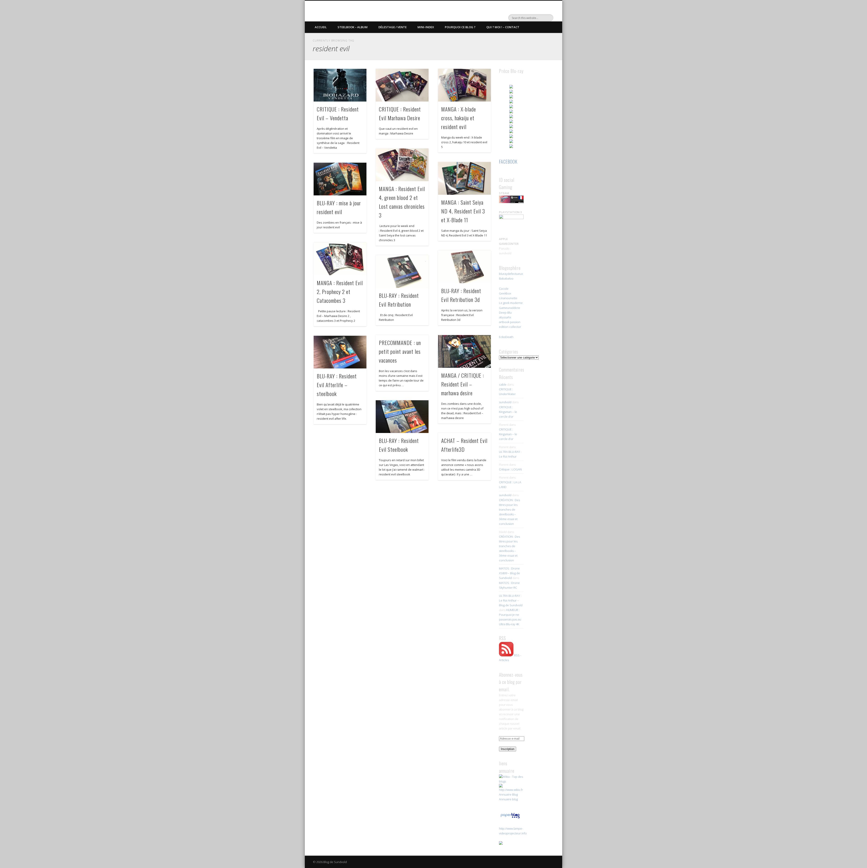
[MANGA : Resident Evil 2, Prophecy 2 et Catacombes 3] (340, 259)
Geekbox (505, 293)
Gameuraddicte (509, 308)
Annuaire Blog (508, 794)
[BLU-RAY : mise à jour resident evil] (340, 179)
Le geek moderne (511, 303)
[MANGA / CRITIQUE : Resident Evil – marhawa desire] (464, 351)
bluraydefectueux (511, 274)
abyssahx (505, 317)
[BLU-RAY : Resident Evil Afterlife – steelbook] (340, 352)
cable (502, 384)
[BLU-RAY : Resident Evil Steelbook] (402, 416)
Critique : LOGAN (510, 469)
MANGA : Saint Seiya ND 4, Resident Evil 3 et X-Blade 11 (463, 211)
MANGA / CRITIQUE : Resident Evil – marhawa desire (462, 384)
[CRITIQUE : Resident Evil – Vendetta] (340, 85)
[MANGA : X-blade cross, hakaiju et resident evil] (464, 85)
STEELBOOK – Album (353, 27)
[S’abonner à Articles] (506, 655)
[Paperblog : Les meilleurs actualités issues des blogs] (510, 818)
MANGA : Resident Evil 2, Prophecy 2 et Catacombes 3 (340, 291)
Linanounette (508, 298)
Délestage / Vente (392, 27)
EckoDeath (506, 337)
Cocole (503, 289)
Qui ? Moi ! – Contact (502, 27)
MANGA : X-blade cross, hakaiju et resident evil (458, 118)
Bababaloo (506, 278)
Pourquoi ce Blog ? (460, 27)
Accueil (321, 27)
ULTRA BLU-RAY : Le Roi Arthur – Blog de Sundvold (510, 600)
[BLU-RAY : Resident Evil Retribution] (402, 271)
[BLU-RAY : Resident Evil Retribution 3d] (464, 266)
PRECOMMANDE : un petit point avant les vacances (400, 351)
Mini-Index (425, 27)
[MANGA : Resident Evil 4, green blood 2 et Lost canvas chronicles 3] (402, 164)
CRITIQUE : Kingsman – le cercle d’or (508, 412)
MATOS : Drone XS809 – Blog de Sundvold (509, 573)
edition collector (510, 327)
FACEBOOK (508, 161)
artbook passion (509, 322)
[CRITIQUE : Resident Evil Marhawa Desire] (402, 85)
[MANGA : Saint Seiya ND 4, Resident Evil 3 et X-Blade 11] (464, 178)
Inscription (507, 749)
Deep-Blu (505, 312)
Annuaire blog (508, 799)
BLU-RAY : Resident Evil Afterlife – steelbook (337, 385)
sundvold (505, 402)
